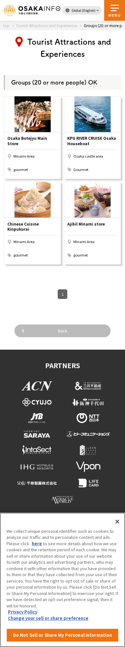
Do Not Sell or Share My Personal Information (62, 635)
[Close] (117, 522)
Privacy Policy (22, 612)
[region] (62, 580)
